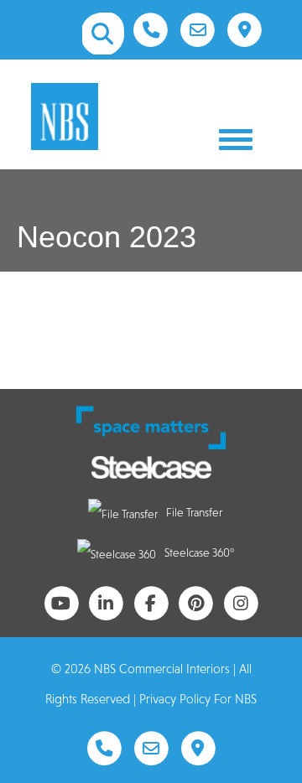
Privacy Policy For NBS (198, 699)
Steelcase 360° (199, 552)
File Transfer (194, 512)
